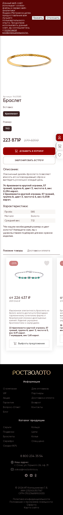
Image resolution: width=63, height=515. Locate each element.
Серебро (8, 441)
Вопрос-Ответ (11, 407)
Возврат (36, 402)
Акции (6, 397)
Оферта (31, 504)
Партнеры (37, 393)
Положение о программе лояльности (31, 501)
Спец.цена (37, 441)
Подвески (8, 431)
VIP (4, 393)
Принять (38, 17)
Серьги (7, 427)
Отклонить (53, 17)
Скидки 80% (10, 445)
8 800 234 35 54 (31, 456)
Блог (5, 411)
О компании (10, 388)
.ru (36, 469)
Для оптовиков (39, 388)
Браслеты (9, 436)
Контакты (37, 407)
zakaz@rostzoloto (25, 469)
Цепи (34, 431)
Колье (34, 436)
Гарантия (8, 402)
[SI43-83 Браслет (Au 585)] (29, 290)
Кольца (35, 427)
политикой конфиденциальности (15, 31)
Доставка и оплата (42, 397)
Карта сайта (31, 507)
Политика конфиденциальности (31, 499)
